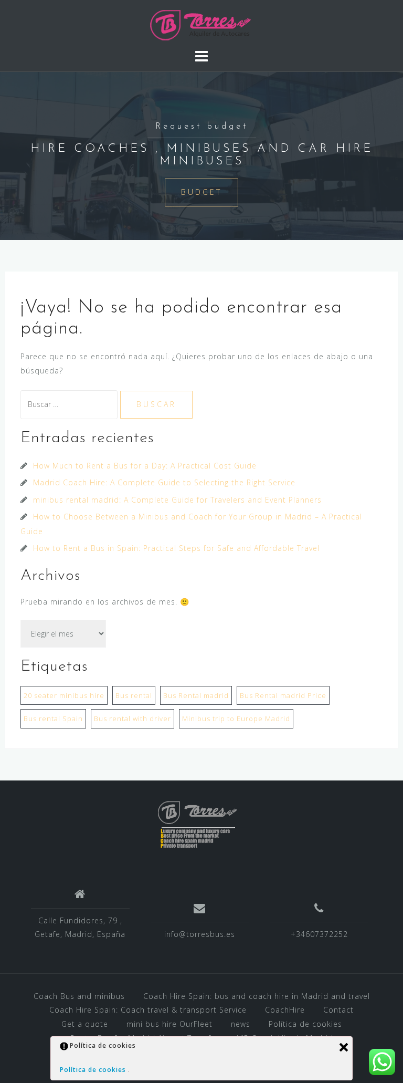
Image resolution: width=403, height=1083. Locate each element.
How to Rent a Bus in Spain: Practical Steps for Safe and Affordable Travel (176, 548)
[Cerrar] (344, 1047)
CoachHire (285, 1010)
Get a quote (84, 1024)
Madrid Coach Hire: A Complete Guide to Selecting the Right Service (164, 482)
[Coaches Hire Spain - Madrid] (201, 23)
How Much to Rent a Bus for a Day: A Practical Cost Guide (145, 466)
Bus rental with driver (132, 718)
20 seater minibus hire (64, 695)
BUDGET (201, 192)
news (240, 1024)
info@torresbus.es (199, 934)
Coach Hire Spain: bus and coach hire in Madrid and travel (256, 996)
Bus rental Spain (53, 718)
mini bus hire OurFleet (169, 1024)
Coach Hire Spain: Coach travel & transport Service (148, 1010)
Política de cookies (305, 1024)
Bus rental (133, 695)
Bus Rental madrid (196, 695)
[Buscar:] (70, 404)
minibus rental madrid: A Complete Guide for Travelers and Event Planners (177, 500)
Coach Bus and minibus (79, 996)
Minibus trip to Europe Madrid (236, 718)
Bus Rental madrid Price (283, 695)
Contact (338, 1010)
